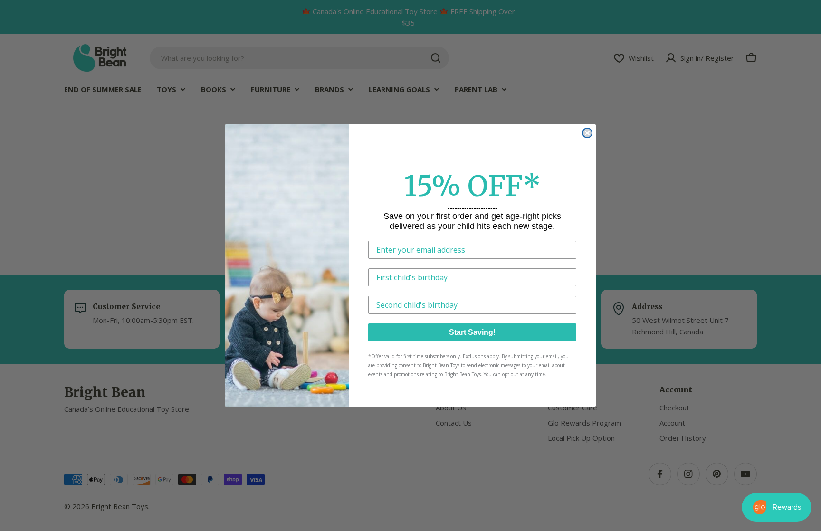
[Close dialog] (587, 133)
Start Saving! (472, 332)
